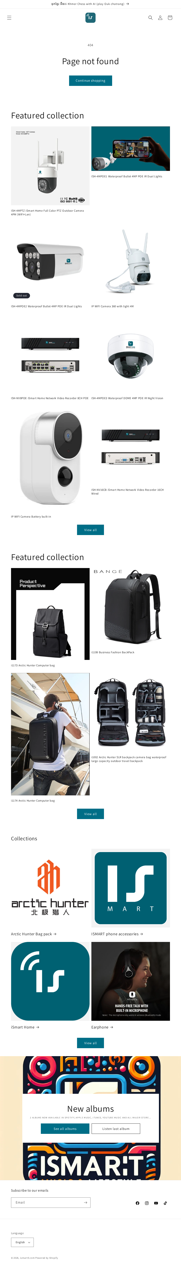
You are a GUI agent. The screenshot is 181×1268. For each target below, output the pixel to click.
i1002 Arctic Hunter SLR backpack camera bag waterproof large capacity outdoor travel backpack (128, 759)
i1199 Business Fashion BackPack (112, 652)
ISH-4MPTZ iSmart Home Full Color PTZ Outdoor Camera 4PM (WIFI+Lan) (47, 212)
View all (90, 530)
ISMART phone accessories (114, 933)
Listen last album (115, 1128)
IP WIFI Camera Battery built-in (31, 516)
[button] (9, 18)
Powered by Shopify (46, 1257)
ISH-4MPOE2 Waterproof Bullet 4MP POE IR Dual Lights (46, 306)
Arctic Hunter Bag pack (31, 933)
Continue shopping (91, 80)
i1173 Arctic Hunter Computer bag (33, 665)
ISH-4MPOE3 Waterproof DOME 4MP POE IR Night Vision (127, 398)
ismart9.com (27, 1257)
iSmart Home (23, 1027)
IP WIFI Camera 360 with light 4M (112, 306)
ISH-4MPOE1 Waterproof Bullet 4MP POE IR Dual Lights (126, 176)
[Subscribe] (85, 1202)
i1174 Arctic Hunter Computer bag (33, 800)
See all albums (65, 1128)
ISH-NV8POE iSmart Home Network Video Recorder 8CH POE (50, 398)
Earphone (100, 1027)
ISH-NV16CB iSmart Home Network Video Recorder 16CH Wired (127, 491)
